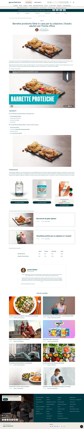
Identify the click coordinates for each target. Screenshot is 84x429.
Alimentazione (47, 13)
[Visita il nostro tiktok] (8, 420)
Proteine (20, 5)
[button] (81, 426)
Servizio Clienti (38, 399)
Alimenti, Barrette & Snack (38, 5)
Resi (37, 404)
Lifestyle (57, 13)
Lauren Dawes (47, 221)
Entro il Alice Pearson (18, 341)
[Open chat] (17, 420)
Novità (18, 13)
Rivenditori (59, 411)
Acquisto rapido (20, 202)
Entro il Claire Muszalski (19, 317)
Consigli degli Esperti (67, 5)
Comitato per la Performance (63, 418)
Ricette (65, 13)
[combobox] (58, 2)
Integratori (25, 5)
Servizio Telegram (73, 404)
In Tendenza (15, 5)
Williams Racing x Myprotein (74, 411)
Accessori (46, 5)
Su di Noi (59, 399)
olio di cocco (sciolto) (17, 133)
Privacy (59, 406)
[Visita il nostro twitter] (12, 420)
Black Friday (72, 406)
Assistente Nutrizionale (64, 2)
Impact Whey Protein (64, 199)
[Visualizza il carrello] (73, 2)
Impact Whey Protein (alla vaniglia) (22, 129)
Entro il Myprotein (51, 364)
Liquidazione (59, 5)
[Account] (70, 2)
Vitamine (30, 5)
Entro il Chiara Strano (52, 388)
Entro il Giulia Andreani (52, 341)
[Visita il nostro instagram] (3, 420)
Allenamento (27, 13)
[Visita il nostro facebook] (5, 420)
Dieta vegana (48, 418)
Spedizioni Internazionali (40, 406)
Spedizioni (38, 411)
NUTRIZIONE (28, 2)
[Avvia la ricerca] (48, 2)
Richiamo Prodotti (39, 413)
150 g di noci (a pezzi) (14, 127)
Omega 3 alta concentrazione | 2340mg (19, 199)
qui (34, 283)
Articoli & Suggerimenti (50, 404)
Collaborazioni (60, 413)
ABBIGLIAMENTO (37, 2)
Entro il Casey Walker (18, 388)
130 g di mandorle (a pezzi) (15, 116)
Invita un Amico (75, 399)
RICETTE (42, 20)
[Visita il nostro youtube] (10, 420)
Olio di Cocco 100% (42, 199)
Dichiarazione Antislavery (62, 404)
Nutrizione (48, 399)
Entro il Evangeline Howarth (54, 317)
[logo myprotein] (15, 2)
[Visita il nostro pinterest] (15, 420)
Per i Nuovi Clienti (52, 5)
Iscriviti (5, 399)
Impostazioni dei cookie (6, 413)
